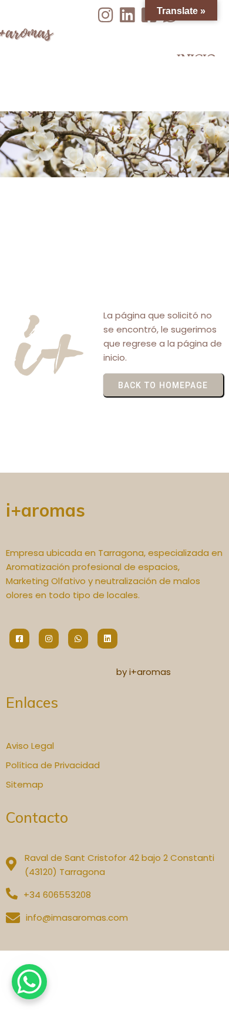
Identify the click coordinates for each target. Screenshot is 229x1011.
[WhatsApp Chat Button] (29, 981)
